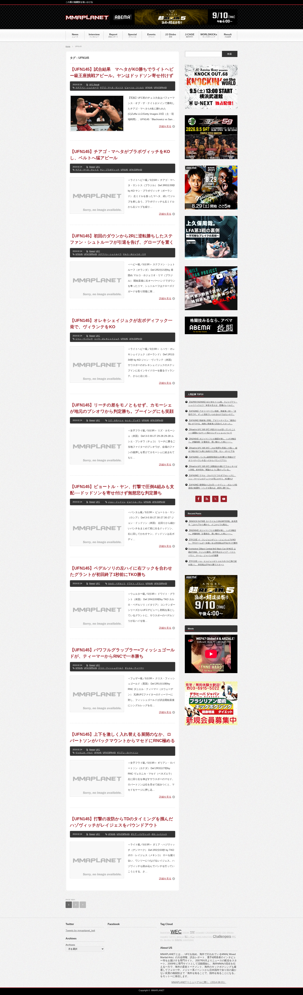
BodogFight (165, 932)
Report (92, 167)
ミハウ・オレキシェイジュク (106, 339)
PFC (234, 937)
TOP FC (172, 937)
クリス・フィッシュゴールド (110, 668)
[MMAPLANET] (87, 18)
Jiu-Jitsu (167, 940)
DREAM (185, 932)
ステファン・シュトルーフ (87, 87)
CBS (224, 932)
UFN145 (148, 87)
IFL (161, 940)
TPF (192, 932)
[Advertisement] (211, 363)
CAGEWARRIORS (213, 932)
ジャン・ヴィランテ (84, 339)
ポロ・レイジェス (159, 834)
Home (68, 46)
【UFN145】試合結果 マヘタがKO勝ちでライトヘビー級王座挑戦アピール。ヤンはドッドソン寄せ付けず (122, 72)
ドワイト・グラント (135, 583)
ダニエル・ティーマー (134, 668)
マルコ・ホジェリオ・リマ (134, 254)
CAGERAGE (188, 940)
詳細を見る (165, 126)
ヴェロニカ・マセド (84, 753)
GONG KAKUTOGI (204, 937)
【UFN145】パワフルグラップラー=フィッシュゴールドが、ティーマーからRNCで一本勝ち (122, 653)
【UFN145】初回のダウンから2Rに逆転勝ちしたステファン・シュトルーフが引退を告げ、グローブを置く (122, 239)
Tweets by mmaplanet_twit (80, 930)
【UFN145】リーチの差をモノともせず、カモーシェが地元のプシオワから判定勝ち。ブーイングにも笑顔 (122, 408)
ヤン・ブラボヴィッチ (109, 170)
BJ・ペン (190, 936)
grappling (164, 937)
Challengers (222, 936)
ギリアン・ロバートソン (127, 753)
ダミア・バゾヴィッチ (140, 834)
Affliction (230, 932)
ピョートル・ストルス (134, 87)
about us (180, 937)
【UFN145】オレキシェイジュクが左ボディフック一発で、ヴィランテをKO (121, 323)
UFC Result (94, 85)
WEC (176, 931)
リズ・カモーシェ (115, 420)
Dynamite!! (200, 932)
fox (173, 940)
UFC (98, 167)
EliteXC (178, 940)
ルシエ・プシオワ (132, 420)
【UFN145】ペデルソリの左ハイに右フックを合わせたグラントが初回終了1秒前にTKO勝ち (121, 571)
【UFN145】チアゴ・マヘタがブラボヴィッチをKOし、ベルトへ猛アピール (120, 154)
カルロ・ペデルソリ (116, 583)
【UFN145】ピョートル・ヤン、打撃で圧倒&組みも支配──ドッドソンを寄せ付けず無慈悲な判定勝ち (122, 489)
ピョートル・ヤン (134, 502)
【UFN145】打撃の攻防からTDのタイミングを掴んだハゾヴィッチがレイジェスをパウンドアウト (121, 821)
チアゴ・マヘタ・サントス (111, 87)
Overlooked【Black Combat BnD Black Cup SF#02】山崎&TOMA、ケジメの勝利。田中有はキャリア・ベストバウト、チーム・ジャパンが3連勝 (212, 552)
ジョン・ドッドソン (116, 502)
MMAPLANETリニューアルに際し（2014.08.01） (198, 982)
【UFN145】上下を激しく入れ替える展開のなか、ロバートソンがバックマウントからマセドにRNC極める (122, 737)
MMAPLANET (157, 990)
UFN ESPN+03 (160, 87)
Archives (70, 944)
